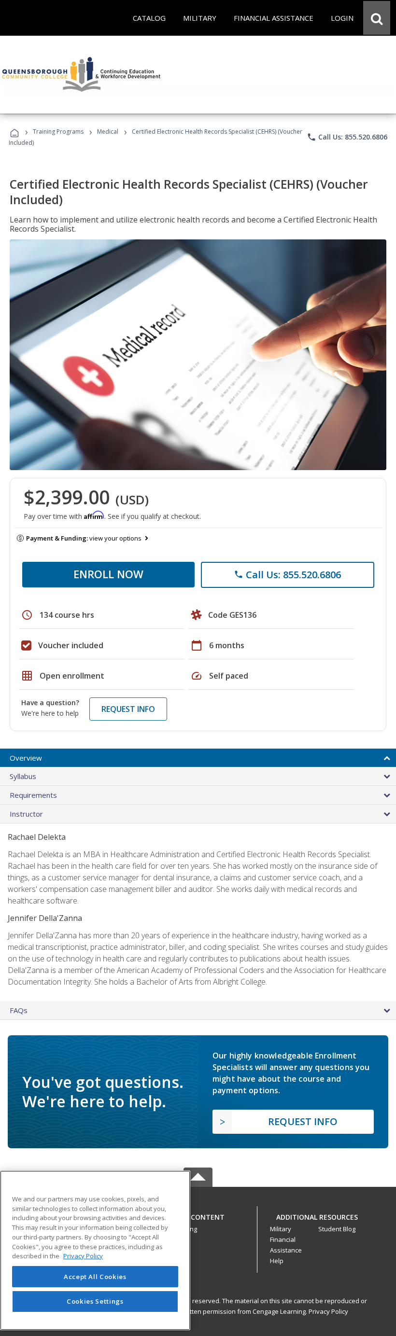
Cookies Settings (95, 1301)
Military (280, 1229)
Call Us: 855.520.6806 (347, 137)
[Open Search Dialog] (376, 18)
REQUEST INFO (128, 709)
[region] (95, 1250)
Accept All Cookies (95, 1276)
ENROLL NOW (108, 574)
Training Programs (58, 131)
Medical (107, 131)
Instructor (26, 814)
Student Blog (336, 1229)
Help (276, 1260)
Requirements (33, 795)
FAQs (19, 1010)
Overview (26, 758)
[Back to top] (198, 1215)
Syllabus (23, 776)
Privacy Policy (328, 1311)
